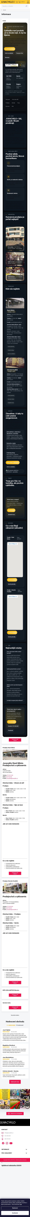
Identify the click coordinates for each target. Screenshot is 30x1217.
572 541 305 (14, 318)
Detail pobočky (11, 346)
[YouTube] (11, 1143)
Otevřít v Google (12, 579)
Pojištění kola (11, 402)
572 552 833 (14, 378)
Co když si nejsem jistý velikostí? (15, 700)
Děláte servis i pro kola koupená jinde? (14, 685)
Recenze (7, 57)
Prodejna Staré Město (9, 747)
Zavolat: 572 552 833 (13, 726)
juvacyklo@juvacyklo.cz (16, 322)
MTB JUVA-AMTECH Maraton (11, 990)
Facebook (10, 730)
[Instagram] (6, 1143)
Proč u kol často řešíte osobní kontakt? (14, 652)
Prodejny (7, 102)
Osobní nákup (11, 350)
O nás (4, 21)
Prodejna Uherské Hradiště (10, 881)
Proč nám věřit (15, 99)
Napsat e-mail (11, 721)
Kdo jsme (8, 99)
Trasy (18, 102)
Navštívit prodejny (9, 49)
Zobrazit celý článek (15, 740)
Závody (13, 102)
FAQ (13, 106)
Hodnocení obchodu (15, 1021)
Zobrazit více (15, 1082)
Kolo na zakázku (9, 53)
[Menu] (28, 2)
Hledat (26, 6)
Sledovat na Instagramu (16, 1113)
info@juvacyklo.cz (9, 1132)
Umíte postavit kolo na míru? (14, 669)
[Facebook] (3, 1143)
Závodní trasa (11, 514)
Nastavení (15, 1208)
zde (21, 1204)
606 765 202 (10, 320)
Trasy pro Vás (19, 53)
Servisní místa (11, 399)
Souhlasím (15, 1213)
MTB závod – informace (12, 462)
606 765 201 (10, 379)
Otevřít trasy (11, 510)
